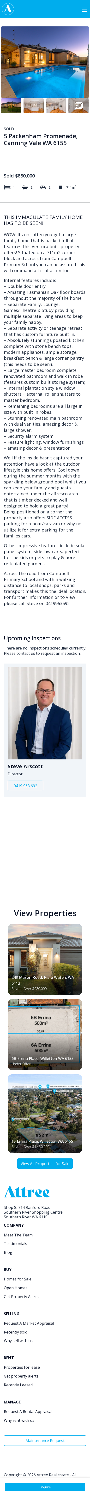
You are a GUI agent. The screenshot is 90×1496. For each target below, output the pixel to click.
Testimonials (15, 1243)
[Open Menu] (84, 9)
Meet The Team (18, 1235)
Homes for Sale (17, 1279)
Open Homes (15, 1287)
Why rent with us (19, 1420)
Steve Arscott (25, 766)
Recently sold (15, 1332)
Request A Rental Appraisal (28, 1411)
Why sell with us (18, 1340)
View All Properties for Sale (45, 1163)
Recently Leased (18, 1385)
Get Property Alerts (21, 1296)
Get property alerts (21, 1376)
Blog (8, 1252)
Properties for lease (22, 1367)
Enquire (45, 1487)
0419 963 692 (25, 785)
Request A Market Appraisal (29, 1323)
